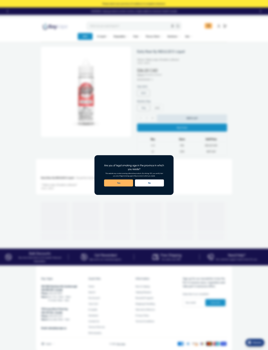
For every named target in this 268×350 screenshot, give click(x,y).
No (149, 183)
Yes (118, 183)
